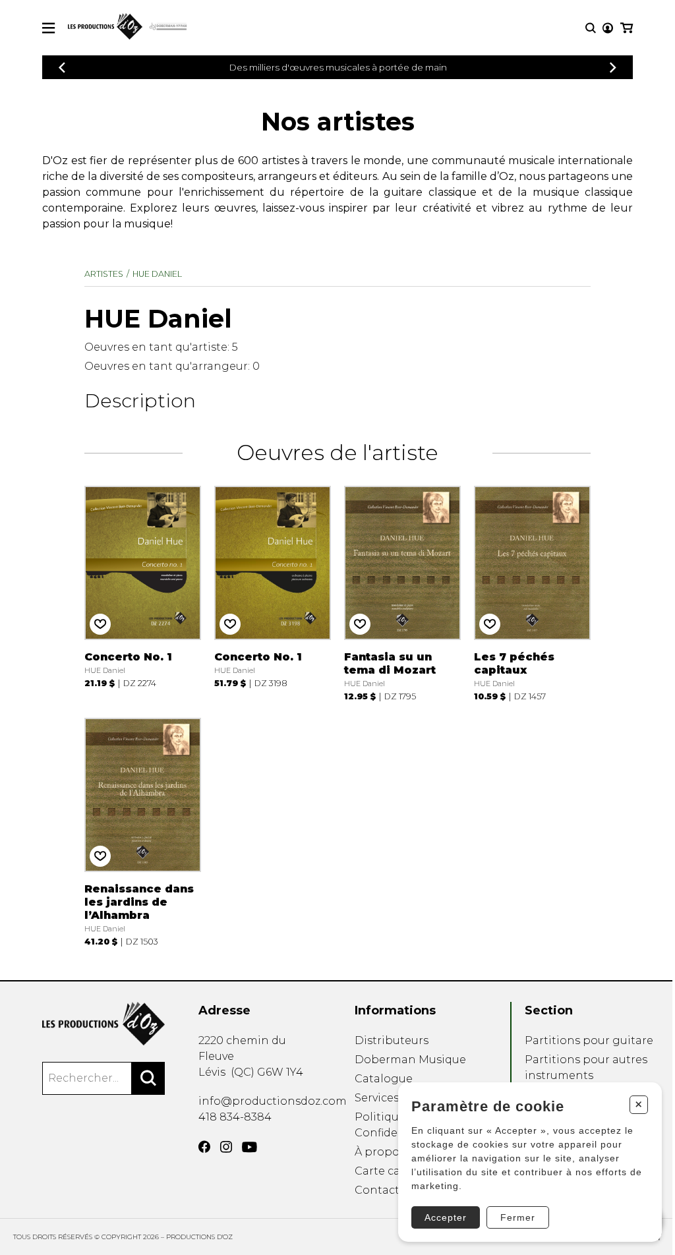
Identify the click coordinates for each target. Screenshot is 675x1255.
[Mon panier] (626, 28)
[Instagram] (226, 1147)
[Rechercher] (148, 1078)
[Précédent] (62, 67)
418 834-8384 (235, 1117)
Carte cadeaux (394, 1171)
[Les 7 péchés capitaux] (532, 591)
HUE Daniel (157, 274)
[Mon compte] (607, 28)
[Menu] (48, 28)
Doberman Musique (410, 1059)
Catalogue (384, 1078)
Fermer (517, 1217)
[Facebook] (204, 1147)
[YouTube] (249, 1147)
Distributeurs (391, 1040)
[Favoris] (100, 624)
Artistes (103, 274)
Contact (377, 1190)
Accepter (446, 1217)
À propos (380, 1152)
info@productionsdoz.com (272, 1101)
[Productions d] (103, 1023)
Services (377, 1098)
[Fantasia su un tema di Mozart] (402, 591)
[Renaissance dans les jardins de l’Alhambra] (142, 830)
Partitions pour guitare (589, 1040)
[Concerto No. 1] (142, 591)
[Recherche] (590, 28)
